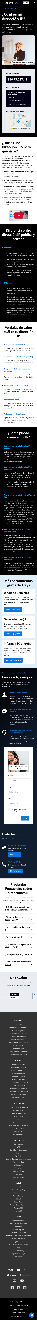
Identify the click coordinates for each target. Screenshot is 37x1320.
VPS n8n (18, 1174)
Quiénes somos (18, 1221)
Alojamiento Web (18, 1064)
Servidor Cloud (18, 1187)
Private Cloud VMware (18, 1205)
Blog (18, 1248)
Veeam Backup (18, 1162)
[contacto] (31, 2)
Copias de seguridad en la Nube (18, 1159)
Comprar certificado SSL (18, 1052)
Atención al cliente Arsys (18, 1245)
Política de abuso (18, 1239)
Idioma (14, 1309)
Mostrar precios (15, 1305)
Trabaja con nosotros (18, 1224)
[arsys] (9, 3)
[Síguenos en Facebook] (12, 1287)
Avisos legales (18, 1230)
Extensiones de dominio (18, 1043)
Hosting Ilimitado (18, 1073)
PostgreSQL (18, 1208)
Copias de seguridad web (18, 1091)
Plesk (18, 1153)
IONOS (16, 1316)
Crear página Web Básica (18, 1107)
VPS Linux (18, 1168)
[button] (3, 3)
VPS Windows (18, 1171)
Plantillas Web (18, 1131)
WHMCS (18, 1156)
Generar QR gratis (13, 634)
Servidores (18, 1144)
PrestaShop (18, 1119)
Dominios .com (18, 1049)
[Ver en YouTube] (18, 215)
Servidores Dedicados (18, 1150)
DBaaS (18, 1199)
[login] (34, 2)
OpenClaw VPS (18, 1177)
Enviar (25, 818)
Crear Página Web (18, 1110)
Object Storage (18, 1196)
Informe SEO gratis (13, 660)
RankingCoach (18, 1134)
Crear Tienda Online (18, 1113)
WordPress (18, 1116)
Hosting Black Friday (19, 1094)
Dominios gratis (18, 1031)
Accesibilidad (18, 1227)
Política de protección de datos (18, 1236)
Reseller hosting (18, 1076)
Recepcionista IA (18, 1128)
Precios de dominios (18, 1037)
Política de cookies (18, 1233)
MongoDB (18, 1211)
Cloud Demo (18, 1202)
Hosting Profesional (18, 1067)
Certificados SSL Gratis (18, 1055)
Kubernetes (18, 1193)
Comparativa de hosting (18, 1082)
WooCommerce (19, 1122)
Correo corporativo (18, 1085)
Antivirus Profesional (18, 1088)
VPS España (18, 1165)
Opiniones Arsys (18, 1254)
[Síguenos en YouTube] (24, 1287)
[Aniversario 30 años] (16, 3)
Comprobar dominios (18, 1034)
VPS (18, 1147)
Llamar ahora (15, 871)
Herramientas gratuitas (18, 1125)
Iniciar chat (14, 854)
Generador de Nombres (18, 1028)
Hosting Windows (18, 1097)
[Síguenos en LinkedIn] (18, 1287)
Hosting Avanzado (18, 1070)
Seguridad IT (19, 1242)
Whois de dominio (13, 609)
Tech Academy (18, 1251)
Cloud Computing (18, 1190)
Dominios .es (18, 1046)
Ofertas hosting (18, 1079)
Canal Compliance (18, 1257)
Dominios (18, 1025)
